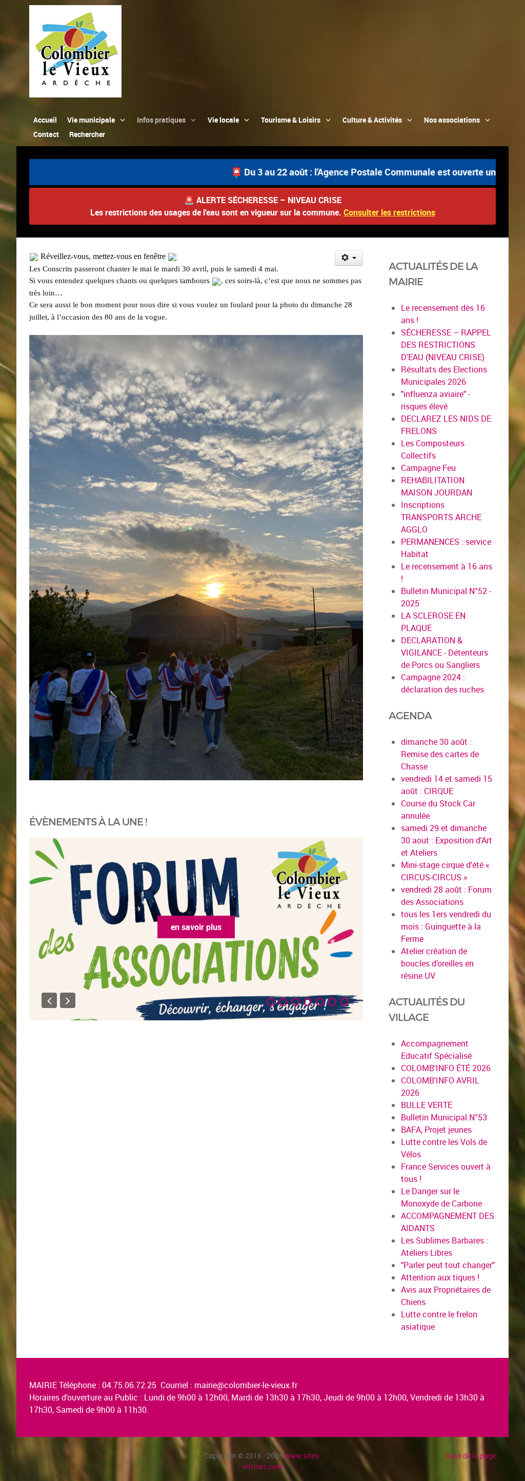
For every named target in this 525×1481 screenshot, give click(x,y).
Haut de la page (471, 1455)
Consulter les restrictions (389, 212)
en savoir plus (196, 927)
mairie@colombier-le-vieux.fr (245, 1385)
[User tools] (349, 258)
